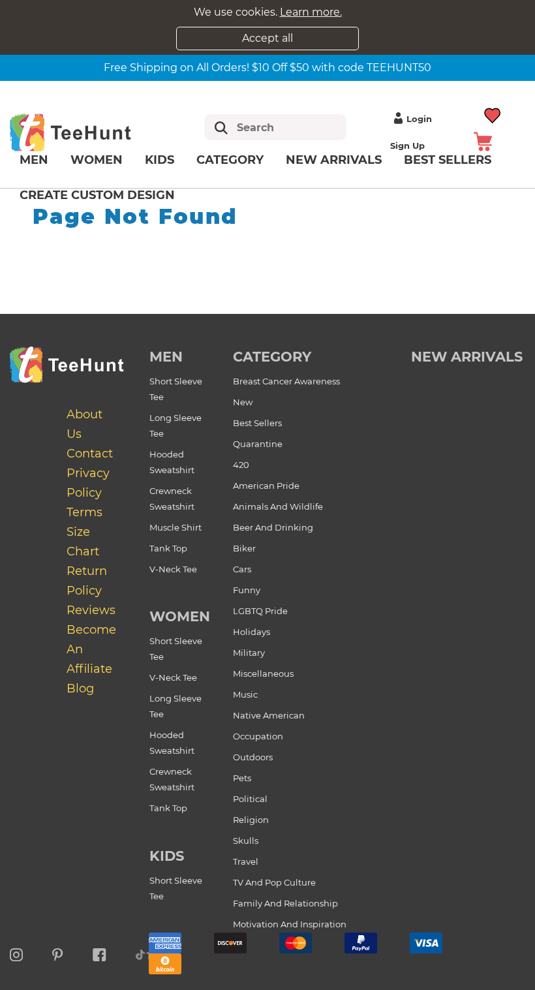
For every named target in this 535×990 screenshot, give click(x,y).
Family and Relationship (285, 903)
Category (230, 160)
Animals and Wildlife (278, 506)
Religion (251, 819)
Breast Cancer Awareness (286, 381)
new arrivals (467, 356)
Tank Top (168, 548)
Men (34, 160)
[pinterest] (57, 952)
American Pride (266, 485)
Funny (246, 590)
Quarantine (258, 444)
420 (241, 464)
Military (249, 652)
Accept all (267, 38)
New (242, 402)
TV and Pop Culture (274, 882)
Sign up (407, 145)
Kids (159, 160)
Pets (242, 778)
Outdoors (253, 757)
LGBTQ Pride (260, 611)
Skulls (245, 840)
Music (245, 694)
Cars (242, 569)
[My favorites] (493, 114)
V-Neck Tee (173, 569)
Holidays (251, 631)
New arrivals (334, 160)
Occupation (258, 736)
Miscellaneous (263, 673)
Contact (90, 453)
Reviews (91, 610)
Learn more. (311, 12)
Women (96, 160)
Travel (245, 861)
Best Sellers (257, 423)
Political (250, 799)
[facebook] (99, 952)
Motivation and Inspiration (289, 924)
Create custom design (97, 195)
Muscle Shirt (175, 527)
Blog (80, 688)
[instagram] (16, 952)
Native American (269, 715)
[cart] (483, 140)
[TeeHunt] (87, 132)
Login (419, 119)
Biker (244, 548)
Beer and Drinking (273, 527)
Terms (84, 512)
